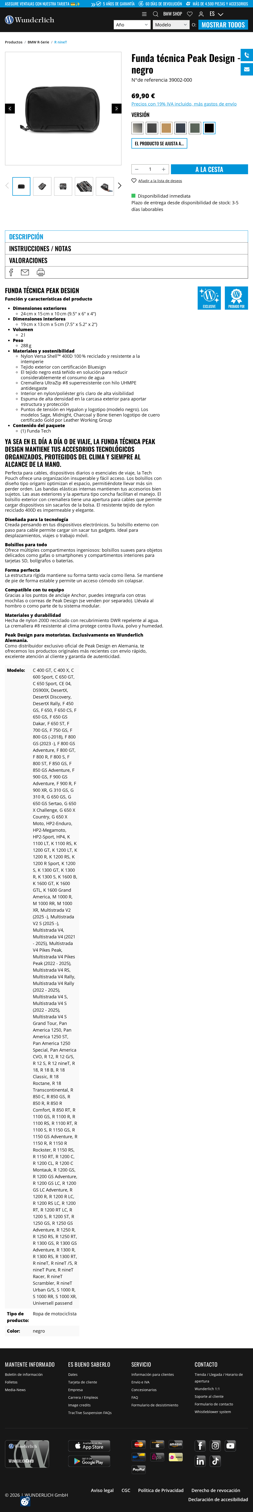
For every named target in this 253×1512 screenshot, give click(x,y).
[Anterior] (10, 108)
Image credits (79, 1405)
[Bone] (137, 128)
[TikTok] (215, 1461)
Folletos (11, 1382)
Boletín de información (24, 1374)
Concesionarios (144, 1389)
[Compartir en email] (25, 272)
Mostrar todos (223, 24)
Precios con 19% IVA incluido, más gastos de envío (184, 104)
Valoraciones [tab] (28, 260)
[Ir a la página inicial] (29, 19)
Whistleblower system (213, 1411)
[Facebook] (200, 1446)
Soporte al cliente (209, 1396)
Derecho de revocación (215, 1490)
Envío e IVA (140, 1382)
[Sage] (195, 128)
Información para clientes (152, 1374)
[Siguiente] (117, 108)
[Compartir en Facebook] (11, 272)
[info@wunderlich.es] (247, 69)
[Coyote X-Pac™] (166, 128)
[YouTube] (230, 1446)
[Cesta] (245, 13)
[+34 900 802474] (247, 55)
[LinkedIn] (200, 1461)
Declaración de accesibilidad (218, 1499)
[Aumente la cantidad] (164, 169)
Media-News (15, 1389)
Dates (73, 1374)
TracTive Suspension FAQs (90, 1412)
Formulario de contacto (214, 1404)
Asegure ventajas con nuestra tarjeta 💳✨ (42, 4)
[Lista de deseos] (189, 13)
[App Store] (89, 1446)
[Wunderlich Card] (27, 1454)
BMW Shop (172, 13)
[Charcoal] (152, 128)
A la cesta (209, 169)
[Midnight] (180, 128)
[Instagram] (215, 1446)
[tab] (126, 236)
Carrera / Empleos (83, 1397)
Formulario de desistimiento (154, 1405)
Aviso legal (102, 1490)
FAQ (134, 1397)
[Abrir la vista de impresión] (41, 272)
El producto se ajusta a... (159, 143)
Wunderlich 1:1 (207, 1388)
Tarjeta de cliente (82, 1382)
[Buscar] (155, 13)
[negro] (209, 128)
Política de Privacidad (161, 1490)
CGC (126, 1490)
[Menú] (144, 13)
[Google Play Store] (89, 1461)
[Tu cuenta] (201, 13)
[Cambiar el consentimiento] (25, 1501)
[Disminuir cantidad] (136, 169)
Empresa (75, 1389)
